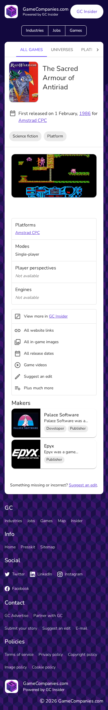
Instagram (74, 574)
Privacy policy (51, 654)
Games (76, 30)
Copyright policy (82, 654)
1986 (85, 113)
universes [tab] (62, 49)
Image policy (16, 667)
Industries (35, 30)
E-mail (81, 628)
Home (10, 547)
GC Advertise (16, 615)
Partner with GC (47, 615)
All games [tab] (31, 49)
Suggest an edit (83, 485)
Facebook (20, 588)
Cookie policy (44, 667)
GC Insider (87, 11)
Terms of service (19, 654)
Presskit (28, 547)
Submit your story (21, 628)
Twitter (18, 574)
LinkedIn (44, 574)
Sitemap (47, 547)
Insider (77, 521)
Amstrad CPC (32, 120)
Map (62, 521)
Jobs (57, 30)
